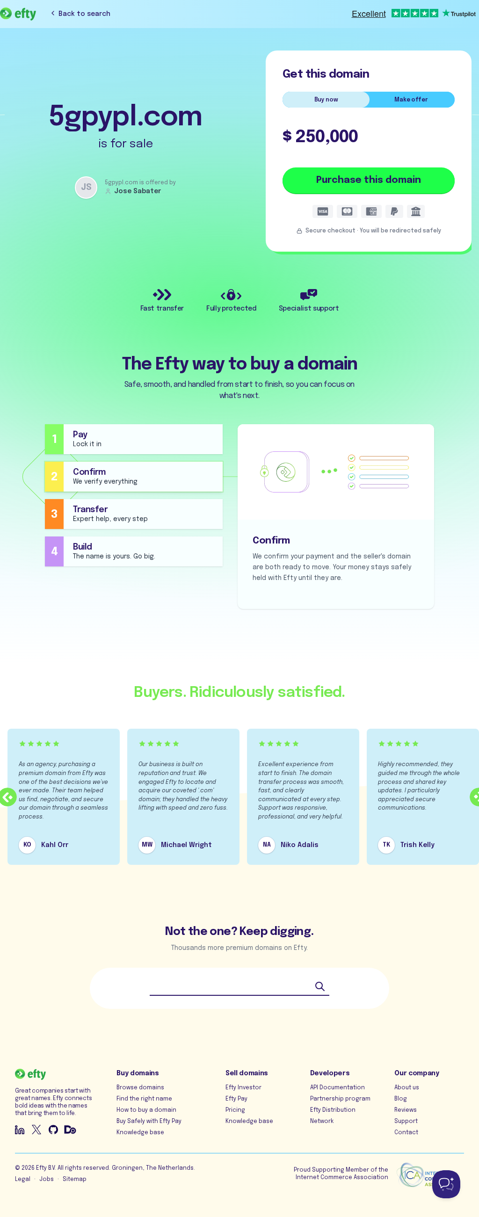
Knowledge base (140, 1133)
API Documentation (337, 1088)
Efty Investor (243, 1088)
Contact (406, 1133)
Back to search (84, 14)
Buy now (326, 100)
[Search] (320, 986)
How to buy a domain (146, 1110)
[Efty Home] (18, 14)
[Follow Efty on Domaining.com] (70, 1129)
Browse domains (140, 1088)
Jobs (46, 1179)
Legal (22, 1179)
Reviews (405, 1110)
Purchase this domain (368, 180)
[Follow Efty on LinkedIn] (19, 1129)
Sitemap (75, 1179)
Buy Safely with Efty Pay (148, 1121)
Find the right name (144, 1099)
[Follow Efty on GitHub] (53, 1129)
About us (406, 1088)
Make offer (411, 100)
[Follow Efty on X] (36, 1129)
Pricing (235, 1110)
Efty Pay (236, 1099)
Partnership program (340, 1099)
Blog (400, 1099)
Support (406, 1121)
